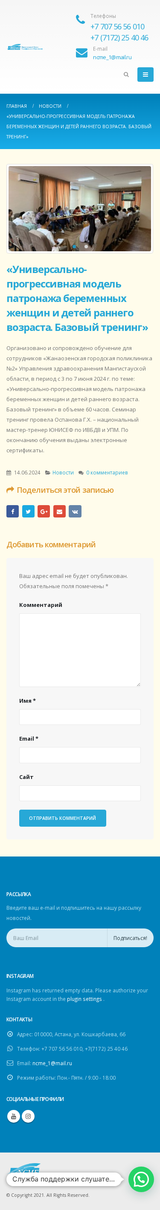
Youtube (13, 1116)
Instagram (28, 1116)
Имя (27, 700)
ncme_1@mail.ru (52, 1063)
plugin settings (85, 998)
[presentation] (19, 208)
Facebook (12, 511)
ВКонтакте (75, 511)
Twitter (28, 511)
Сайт (26, 777)
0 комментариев (107, 472)
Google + (44, 511)
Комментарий (40, 605)
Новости (63, 472)
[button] (74, 246)
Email (59, 511)
